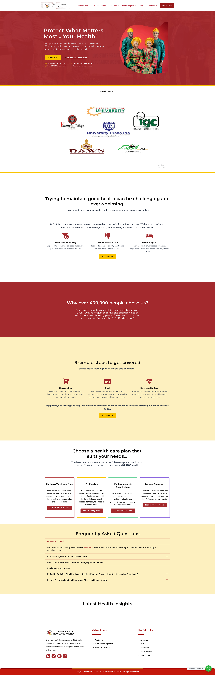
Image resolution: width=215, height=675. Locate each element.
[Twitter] (54, 656)
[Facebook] (48, 656)
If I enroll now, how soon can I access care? (67, 556)
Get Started (167, 5)
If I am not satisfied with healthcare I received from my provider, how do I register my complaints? (92, 574)
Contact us (152, 5)
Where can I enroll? (56, 541)
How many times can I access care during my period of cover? (76, 562)
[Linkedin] (59, 656)
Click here (88, 547)
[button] (107, 541)
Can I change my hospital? (59, 568)
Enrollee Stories (99, 5)
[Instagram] (65, 656)
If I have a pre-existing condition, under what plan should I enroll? (77, 580)
